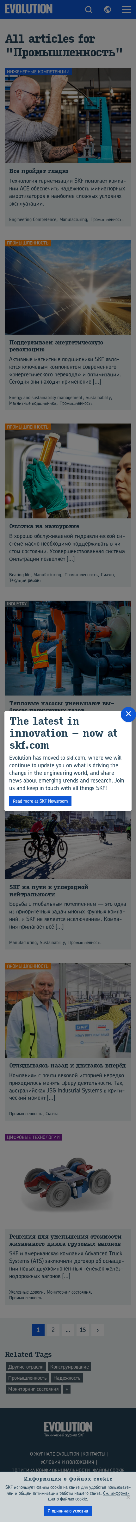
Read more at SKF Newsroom (40, 801)
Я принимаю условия (68, 1511)
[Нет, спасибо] (128, 1497)
